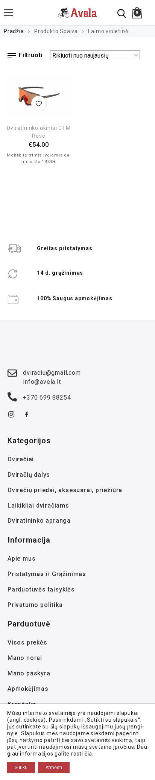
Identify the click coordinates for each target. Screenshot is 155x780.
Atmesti (54, 767)
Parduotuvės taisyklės (41, 589)
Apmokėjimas (28, 688)
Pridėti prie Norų (38, 103)
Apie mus (21, 558)
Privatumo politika (35, 604)
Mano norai (25, 657)
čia (88, 754)
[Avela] (77, 13)
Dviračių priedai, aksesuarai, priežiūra (65, 490)
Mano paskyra (29, 673)
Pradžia (14, 31)
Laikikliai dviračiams (38, 505)
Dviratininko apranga (39, 520)
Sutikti (21, 767)
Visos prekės (27, 642)
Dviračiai (21, 459)
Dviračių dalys (29, 474)
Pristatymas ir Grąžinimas (47, 574)
